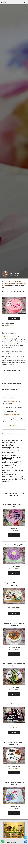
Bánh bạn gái (8, 448)
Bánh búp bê (8, 445)
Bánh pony (19, 470)
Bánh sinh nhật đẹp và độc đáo (12, 370)
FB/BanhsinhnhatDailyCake (11, 414)
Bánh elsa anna (9, 455)
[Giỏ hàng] (24, 2)
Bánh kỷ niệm (7, 468)
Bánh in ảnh (9, 465)
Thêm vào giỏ (14, 318)
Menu (4, 2)
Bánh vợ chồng (8, 479)
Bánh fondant (7, 457)
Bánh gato (17, 457)
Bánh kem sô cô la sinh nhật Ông (13, 704)
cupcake (6, 481)
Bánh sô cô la (7, 477)
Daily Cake (14, 273)
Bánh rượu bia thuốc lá (9, 472)
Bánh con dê (7, 372)
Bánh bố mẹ (6, 450)
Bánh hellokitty (7, 459)
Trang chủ (11, 281)
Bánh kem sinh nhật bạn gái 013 (14, 545)
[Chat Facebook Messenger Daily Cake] (25, 841)
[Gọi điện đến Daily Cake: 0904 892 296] (2, 841)
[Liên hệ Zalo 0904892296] (25, 837)
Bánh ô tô (20, 479)
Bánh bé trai (17, 440)
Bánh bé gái (7, 440)
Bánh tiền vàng (18, 477)
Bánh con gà (15, 450)
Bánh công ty (9, 452)
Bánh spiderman (9, 474)
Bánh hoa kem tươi (11, 462)
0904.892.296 (15, 401)
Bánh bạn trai (20, 448)
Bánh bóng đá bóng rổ (9, 442)
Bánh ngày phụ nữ (8, 470)
